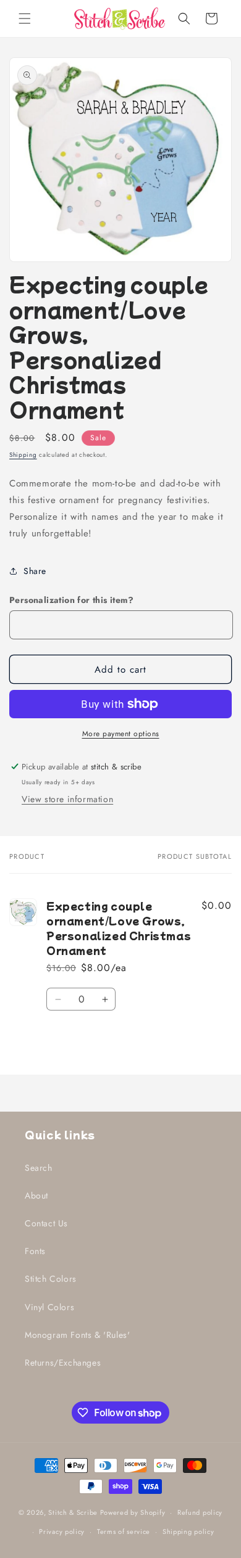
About (36, 1195)
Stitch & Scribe (73, 1512)
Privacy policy (62, 1531)
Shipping (23, 454)
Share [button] (34, 571)
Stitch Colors (51, 1279)
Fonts (35, 1251)
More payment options (120, 733)
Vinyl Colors (49, 1307)
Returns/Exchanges (63, 1362)
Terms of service (123, 1531)
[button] (24, 18)
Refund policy (199, 1512)
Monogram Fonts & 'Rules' (77, 1335)
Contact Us (46, 1223)
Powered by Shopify (133, 1512)
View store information (67, 799)
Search (39, 1168)
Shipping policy (188, 1531)
